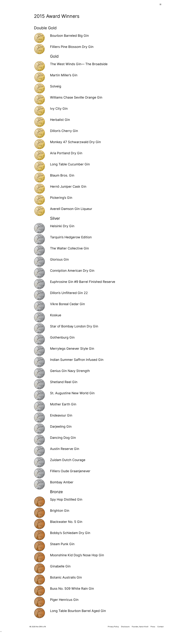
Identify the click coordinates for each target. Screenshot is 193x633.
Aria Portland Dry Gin (66, 153)
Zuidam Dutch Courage (67, 460)
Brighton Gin (59, 511)
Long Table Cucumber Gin (70, 164)
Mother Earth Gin (63, 404)
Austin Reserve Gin (64, 449)
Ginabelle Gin (60, 566)
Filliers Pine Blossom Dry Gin (71, 47)
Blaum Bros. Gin (62, 175)
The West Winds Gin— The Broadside (79, 64)
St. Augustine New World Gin (72, 393)
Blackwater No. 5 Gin (66, 522)
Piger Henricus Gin (64, 600)
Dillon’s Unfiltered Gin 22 (69, 293)
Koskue (55, 315)
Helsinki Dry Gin (62, 226)
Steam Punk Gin (62, 544)
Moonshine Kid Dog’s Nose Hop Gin (77, 555)
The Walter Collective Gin (69, 248)
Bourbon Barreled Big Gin (69, 36)
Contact (160, 627)
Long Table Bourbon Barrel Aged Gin (78, 611)
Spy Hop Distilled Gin (66, 499)
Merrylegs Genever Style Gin (72, 348)
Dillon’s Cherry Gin (64, 131)
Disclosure (125, 627)
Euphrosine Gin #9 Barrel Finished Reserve (82, 282)
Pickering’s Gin (61, 198)
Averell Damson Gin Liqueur (71, 209)
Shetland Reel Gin (63, 382)
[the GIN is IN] (39, 4)
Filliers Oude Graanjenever (70, 471)
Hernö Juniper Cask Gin (68, 186)
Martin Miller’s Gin (63, 75)
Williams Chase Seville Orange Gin (76, 97)
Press (153, 627)
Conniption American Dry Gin (72, 271)
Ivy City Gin (59, 108)
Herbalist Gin (60, 120)
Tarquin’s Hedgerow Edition (71, 237)
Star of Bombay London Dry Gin (74, 326)
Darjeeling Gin (61, 426)
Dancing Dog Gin (63, 438)
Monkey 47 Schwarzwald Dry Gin (75, 142)
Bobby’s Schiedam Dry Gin (70, 533)
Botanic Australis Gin (66, 577)
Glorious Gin (59, 259)
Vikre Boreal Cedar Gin (67, 304)
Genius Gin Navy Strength (70, 371)
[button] (1, 631)
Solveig (55, 86)
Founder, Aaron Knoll (140, 627)
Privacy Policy (113, 627)
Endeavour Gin (61, 415)
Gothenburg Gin (62, 337)
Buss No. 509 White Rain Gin (72, 588)
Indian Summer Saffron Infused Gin (76, 360)
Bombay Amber (61, 482)
